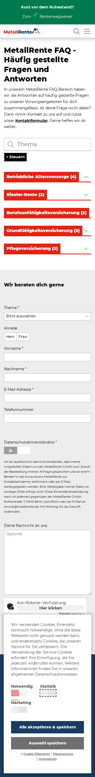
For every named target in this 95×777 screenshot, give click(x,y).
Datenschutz (63, 754)
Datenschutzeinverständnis (30, 442)
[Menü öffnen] (87, 31)
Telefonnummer (19, 409)
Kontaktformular (31, 120)
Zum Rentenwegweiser (47, 16)
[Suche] (76, 31)
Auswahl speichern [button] (47, 743)
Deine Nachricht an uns (25, 525)
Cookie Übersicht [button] (36, 754)
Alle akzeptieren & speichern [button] (47, 727)
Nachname (15, 369)
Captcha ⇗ (71, 613)
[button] (47, 177)
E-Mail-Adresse (19, 389)
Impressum (48, 759)
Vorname (13, 348)
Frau (22, 336)
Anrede (10, 328)
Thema (11, 307)
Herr (10, 336)
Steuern (15, 157)
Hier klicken (50, 608)
